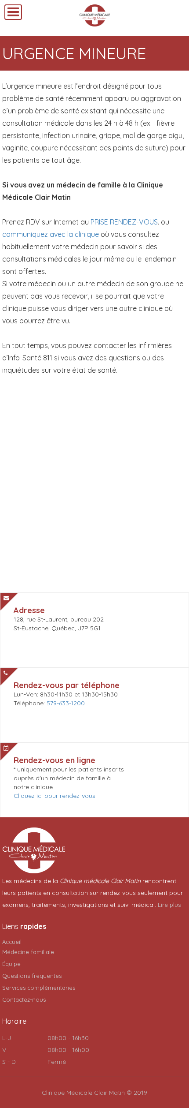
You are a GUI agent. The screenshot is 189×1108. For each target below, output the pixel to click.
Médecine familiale (28, 951)
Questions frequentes (32, 975)
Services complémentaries (38, 987)
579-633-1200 (66, 703)
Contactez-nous (24, 999)
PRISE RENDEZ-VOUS (124, 221)
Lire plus (169, 904)
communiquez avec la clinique (50, 234)
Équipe (11, 963)
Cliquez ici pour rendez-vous (54, 796)
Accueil (12, 941)
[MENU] (13, 12)
